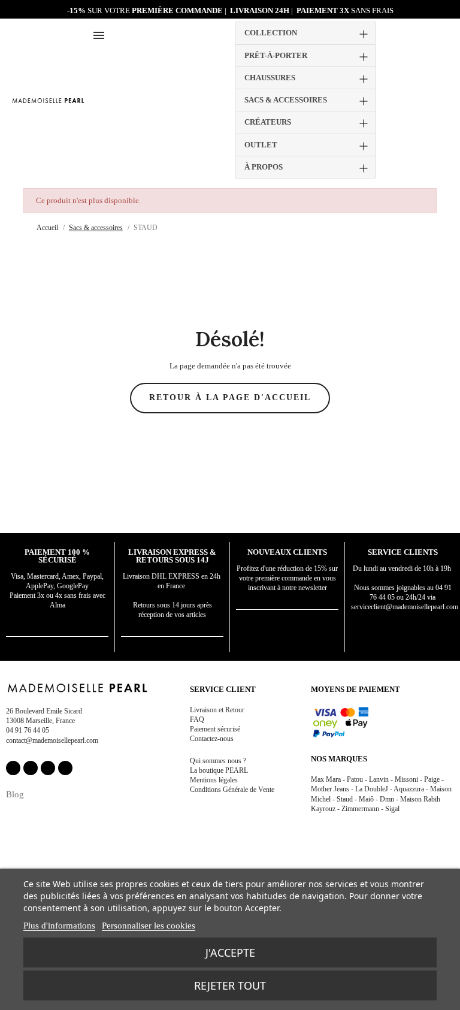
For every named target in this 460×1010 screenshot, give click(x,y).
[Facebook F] (13, 768)
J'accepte (230, 952)
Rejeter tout (230, 985)
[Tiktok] (65, 768)
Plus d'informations (59, 925)
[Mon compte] (414, 100)
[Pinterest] (48, 768)
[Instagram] (30, 768)
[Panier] (443, 99)
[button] (428, 100)
